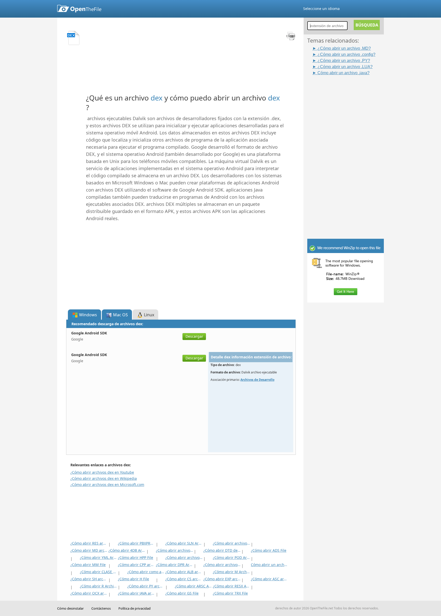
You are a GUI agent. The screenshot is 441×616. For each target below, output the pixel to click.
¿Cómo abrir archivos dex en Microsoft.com (107, 484)
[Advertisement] (348, 152)
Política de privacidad (134, 608)
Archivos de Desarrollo (257, 380)
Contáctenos (101, 608)
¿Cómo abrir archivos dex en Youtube (102, 472)
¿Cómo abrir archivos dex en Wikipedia (103, 478)
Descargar (194, 336)
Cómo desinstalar (70, 608)
